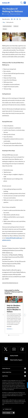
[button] (24, 314)
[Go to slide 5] (13, 335)
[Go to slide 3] (11, 335)
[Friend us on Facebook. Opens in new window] (22, 349)
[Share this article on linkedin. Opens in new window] (12, 19)
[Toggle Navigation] (25, 3)
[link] (5, 2)
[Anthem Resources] (25, 368)
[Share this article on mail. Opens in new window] (14, 19)
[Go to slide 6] (14, 335)
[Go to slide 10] (18, 335)
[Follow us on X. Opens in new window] (5, 349)
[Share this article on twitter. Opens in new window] (20, 19)
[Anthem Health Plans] (25, 372)
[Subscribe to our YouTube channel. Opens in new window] (14, 349)
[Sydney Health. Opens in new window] (6, 358)
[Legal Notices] (25, 376)
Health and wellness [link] (7, 26)
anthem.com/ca (6, 240)
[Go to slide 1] (9, 335)
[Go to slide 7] (15, 335)
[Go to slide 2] (10, 335)
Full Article (9, 328)
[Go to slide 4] (12, 335)
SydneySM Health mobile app (14, 238)
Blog (4, 22)
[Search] (18, 2)
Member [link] (5, 29)
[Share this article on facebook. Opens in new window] (17, 19)
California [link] (16, 26)
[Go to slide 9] (17, 335)
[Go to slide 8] (16, 335)
